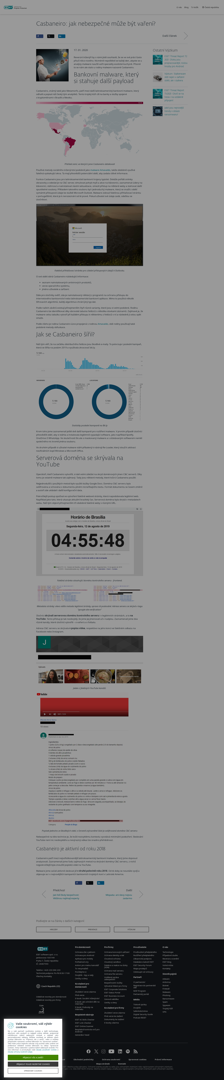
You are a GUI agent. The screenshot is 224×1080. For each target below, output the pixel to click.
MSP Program (139, 991)
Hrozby (54, 929)
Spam (165, 1002)
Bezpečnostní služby (113, 982)
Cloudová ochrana (112, 958)
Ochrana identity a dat (114, 955)
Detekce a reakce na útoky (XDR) (116, 966)
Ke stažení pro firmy (114, 1008)
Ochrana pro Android (84, 955)
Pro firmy (108, 947)
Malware (166, 992)
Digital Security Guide (143, 1014)
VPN (164, 1012)
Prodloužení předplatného (145, 952)
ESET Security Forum (142, 965)
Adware (166, 979)
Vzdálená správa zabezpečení (111, 978)
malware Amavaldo (100, 169)
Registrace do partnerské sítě (144, 986)
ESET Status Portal (112, 992)
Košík (196, 7)
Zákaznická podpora (142, 958)
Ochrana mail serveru (114, 970)
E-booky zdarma (111, 1022)
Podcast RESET (139, 1017)
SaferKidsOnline (140, 1011)
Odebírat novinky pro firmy (48, 1000)
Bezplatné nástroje (84, 1015)
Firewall (166, 988)
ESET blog (167, 962)
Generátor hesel (82, 1035)
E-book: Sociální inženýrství (87, 998)
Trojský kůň (168, 1008)
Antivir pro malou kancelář (87, 965)
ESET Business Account (114, 996)
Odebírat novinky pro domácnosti (51, 996)
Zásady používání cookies (46, 1050)
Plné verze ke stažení (113, 1016)
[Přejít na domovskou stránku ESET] (15, 7)
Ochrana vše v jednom (85, 952)
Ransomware (168, 998)
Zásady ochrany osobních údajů (20, 1052)
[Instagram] (103, 1052)
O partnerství (139, 982)
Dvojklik (137, 1007)
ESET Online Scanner (84, 1026)
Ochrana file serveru (113, 974)
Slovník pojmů (170, 974)
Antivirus (167, 982)
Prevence (92, 929)
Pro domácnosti (82, 947)
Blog (186, 7)
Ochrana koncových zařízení (116, 952)
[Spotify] (127, 1052)
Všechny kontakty (44, 976)
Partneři (137, 977)
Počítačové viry (82, 962)
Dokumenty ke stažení (114, 1019)
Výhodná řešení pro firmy (115, 986)
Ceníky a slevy (81, 978)
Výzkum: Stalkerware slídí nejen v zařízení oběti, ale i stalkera (175, 77)
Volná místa (168, 965)
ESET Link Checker (83, 1023)
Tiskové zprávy (140, 1004)
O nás (179, 7)
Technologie (168, 952)
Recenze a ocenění (171, 958)
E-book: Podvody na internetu (84, 1008)
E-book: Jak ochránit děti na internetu (87, 1002)
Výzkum (131, 929)
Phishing (166, 995)
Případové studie (170, 955)
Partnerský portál (141, 994)
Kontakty (166, 968)
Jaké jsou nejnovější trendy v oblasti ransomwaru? (174, 111)
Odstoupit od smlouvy (143, 972)
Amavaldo (103, 323)
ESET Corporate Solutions (115, 989)
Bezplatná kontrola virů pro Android (87, 1030)
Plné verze (79, 995)
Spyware (166, 1005)
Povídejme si (80, 972)
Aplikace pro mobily (84, 958)
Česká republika (212, 7)
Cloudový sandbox (112, 962)
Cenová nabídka (111, 999)
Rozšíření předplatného (143, 955)
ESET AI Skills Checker (84, 1019)
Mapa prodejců (140, 968)
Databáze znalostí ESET (143, 962)
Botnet (166, 985)
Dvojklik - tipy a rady (84, 975)
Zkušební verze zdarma (85, 991)
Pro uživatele (139, 947)
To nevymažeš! (81, 968)
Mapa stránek (103, 1063)
